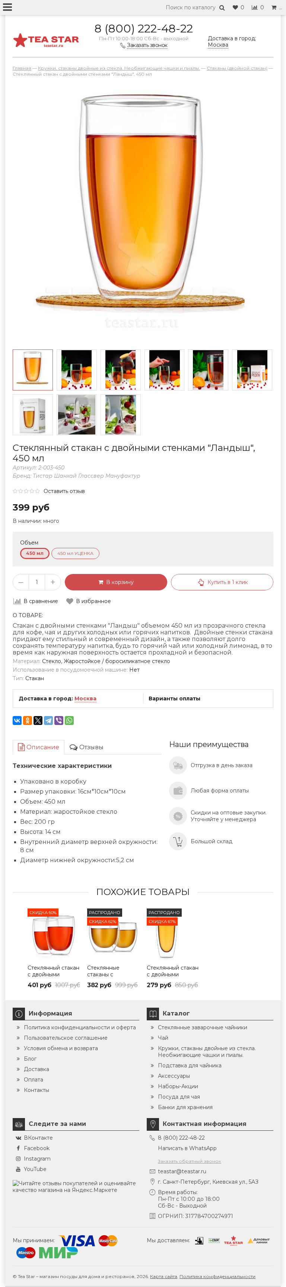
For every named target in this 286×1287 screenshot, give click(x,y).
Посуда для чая (179, 1096)
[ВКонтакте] (17, 720)
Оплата (33, 1079)
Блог (30, 1058)
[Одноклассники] (27, 720)
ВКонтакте (38, 1137)
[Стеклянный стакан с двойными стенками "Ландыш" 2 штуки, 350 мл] (54, 934)
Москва (85, 698)
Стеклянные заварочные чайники (202, 1027)
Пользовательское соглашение (66, 1038)
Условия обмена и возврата (61, 1048)
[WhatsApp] (69, 720)
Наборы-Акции (178, 1086)
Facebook (37, 1148)
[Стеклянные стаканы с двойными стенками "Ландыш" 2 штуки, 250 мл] (113, 934)
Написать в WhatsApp (187, 1148)
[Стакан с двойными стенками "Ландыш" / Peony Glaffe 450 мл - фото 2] (33, 414)
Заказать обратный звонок (189, 1161)
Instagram (37, 1158)
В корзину (118, 582)
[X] (38, 720)
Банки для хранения (185, 1107)
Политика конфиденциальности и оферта (80, 1027)
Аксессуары (174, 1076)
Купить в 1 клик (227, 582)
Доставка (36, 1069)
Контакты (36, 1090)
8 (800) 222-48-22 (144, 28)
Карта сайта (163, 1276)
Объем (29, 542)
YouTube (35, 1169)
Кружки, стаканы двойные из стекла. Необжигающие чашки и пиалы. (207, 1051)
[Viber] (58, 720)
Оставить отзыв (64, 491)
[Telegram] (48, 720)
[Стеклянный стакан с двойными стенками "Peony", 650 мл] (173, 934)
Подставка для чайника (190, 1065)
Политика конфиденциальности (217, 1276)
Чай (163, 1038)
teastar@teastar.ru (182, 1171)
